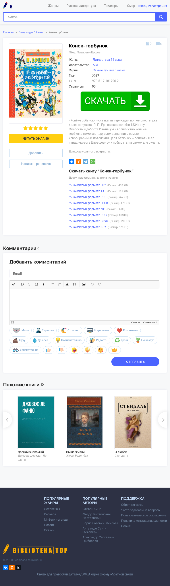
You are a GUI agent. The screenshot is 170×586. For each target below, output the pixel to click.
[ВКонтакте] (71, 161)
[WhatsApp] (92, 161)
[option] (38, 429)
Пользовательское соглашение (143, 515)
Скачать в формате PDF (100, 197)
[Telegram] (85, 161)
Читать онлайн (36, 138)
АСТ (96, 65)
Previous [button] (7, 420)
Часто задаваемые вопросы (140, 510)
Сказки (49, 530)
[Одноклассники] (78, 161)
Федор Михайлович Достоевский (96, 516)
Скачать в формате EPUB (101, 203)
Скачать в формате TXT (100, 191)
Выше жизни (75, 452)
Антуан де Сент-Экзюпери (94, 530)
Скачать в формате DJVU (101, 221)
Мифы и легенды (56, 519)
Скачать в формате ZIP (98, 209)
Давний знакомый (31, 452)
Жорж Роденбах (77, 455)
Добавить (36, 153)
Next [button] (162, 420)
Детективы (52, 509)
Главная (8, 32)
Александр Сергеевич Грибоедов (98, 539)
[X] (18, 567)
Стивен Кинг (92, 509)
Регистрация (157, 6)
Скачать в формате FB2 (100, 185)
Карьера (50, 514)
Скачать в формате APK (100, 227)
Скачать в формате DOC (100, 215)
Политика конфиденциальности (144, 520)
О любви (121, 452)
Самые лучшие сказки (109, 70)
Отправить (135, 361)
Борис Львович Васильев (100, 523)
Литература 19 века (31, 32)
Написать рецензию (36, 164)
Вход (142, 6)
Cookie (126, 526)
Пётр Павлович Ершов (84, 52)
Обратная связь (132, 504)
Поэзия (49, 525)
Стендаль (121, 455)
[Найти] (161, 16)
